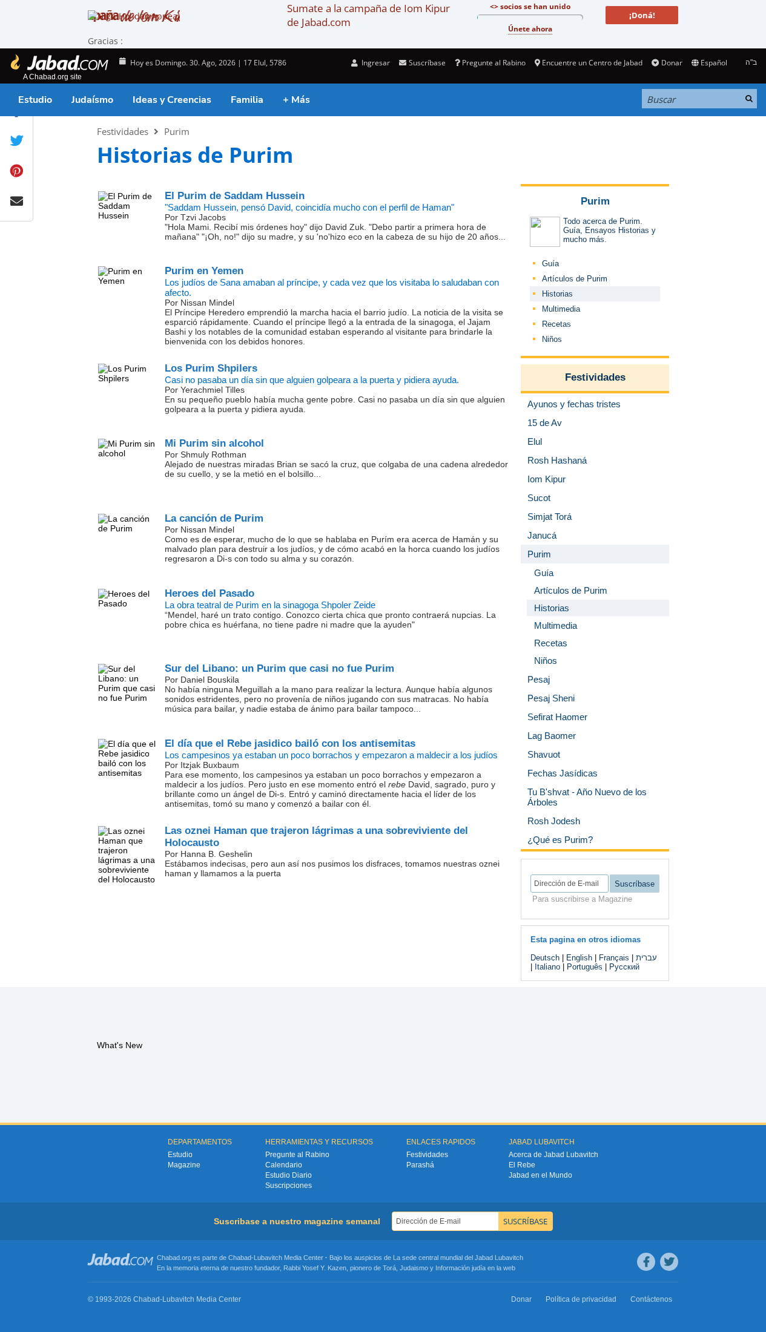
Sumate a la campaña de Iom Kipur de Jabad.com (368, 15)
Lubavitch (268, 1257)
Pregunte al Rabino (494, 62)
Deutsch (545, 957)
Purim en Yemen (204, 271)
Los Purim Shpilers (211, 368)
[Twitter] (669, 1262)
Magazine (184, 1165)
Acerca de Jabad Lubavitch (553, 1154)
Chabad (239, 1257)
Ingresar (375, 62)
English (579, 957)
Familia (247, 100)
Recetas (556, 324)
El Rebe (522, 1165)
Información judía (461, 1267)
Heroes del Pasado (209, 593)
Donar (671, 62)
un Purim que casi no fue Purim (279, 668)
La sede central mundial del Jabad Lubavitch (458, 1257)
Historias (557, 293)
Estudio (35, 100)
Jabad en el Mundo (540, 1175)
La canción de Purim (214, 518)
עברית (646, 957)
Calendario (283, 1165)
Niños (552, 339)
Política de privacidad (581, 1299)
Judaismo (414, 1267)
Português (585, 966)
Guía (550, 263)
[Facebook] (646, 1262)
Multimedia (561, 308)
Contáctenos (651, 1299)
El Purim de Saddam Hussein (235, 196)
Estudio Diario (288, 1175)
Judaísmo (92, 100)
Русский (624, 966)
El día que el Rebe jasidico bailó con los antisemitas (290, 743)
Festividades (122, 131)
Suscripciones (288, 1185)
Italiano (547, 966)
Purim (177, 131)
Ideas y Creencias (172, 100)
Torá (389, 1267)
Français (614, 957)
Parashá (420, 1165)
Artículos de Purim (574, 278)
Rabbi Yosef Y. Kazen (314, 1267)
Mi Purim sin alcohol (214, 443)
